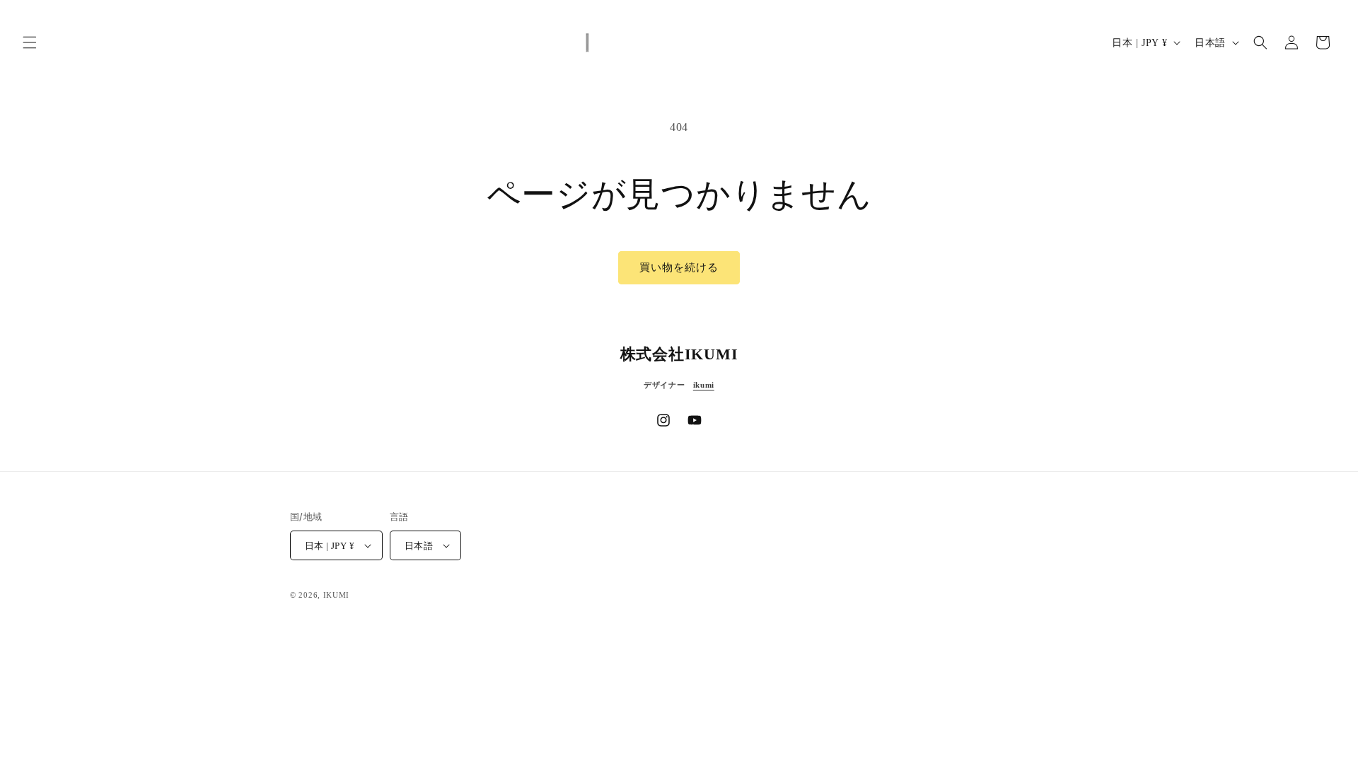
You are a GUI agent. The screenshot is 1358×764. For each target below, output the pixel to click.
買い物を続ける (679, 267)
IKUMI (336, 595)
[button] (29, 42)
